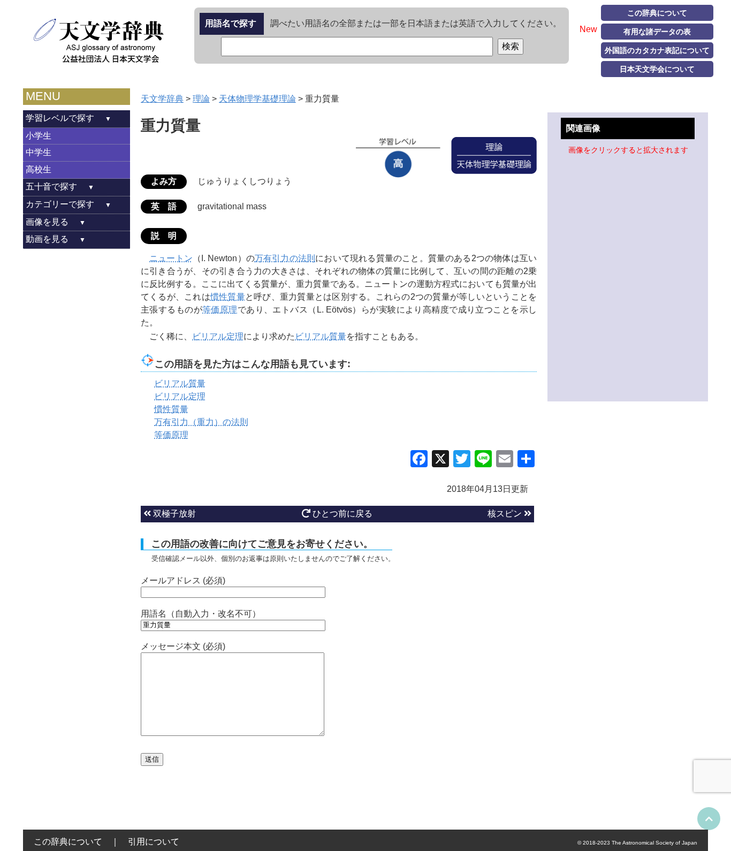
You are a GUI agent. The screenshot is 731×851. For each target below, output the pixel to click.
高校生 (38, 169)
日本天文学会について (657, 69)
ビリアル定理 (217, 336)
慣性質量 (227, 296)
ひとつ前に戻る (341, 513)
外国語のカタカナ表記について (657, 50)
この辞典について (657, 13)
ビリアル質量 (320, 336)
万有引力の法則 (285, 258)
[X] (440, 460)
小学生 (38, 135)
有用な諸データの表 (657, 31)
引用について (153, 841)
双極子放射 (173, 513)
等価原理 (220, 309)
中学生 (38, 152)
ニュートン (171, 258)
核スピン (506, 513)
